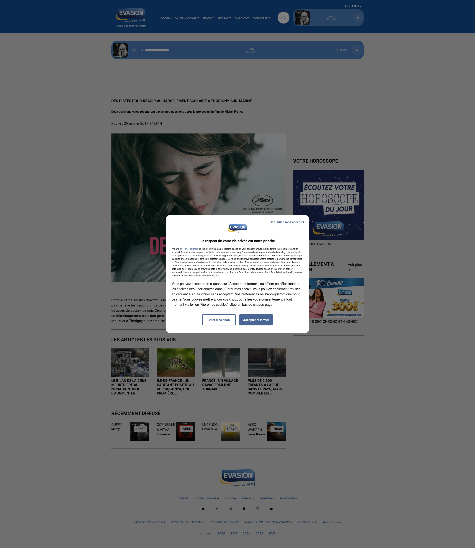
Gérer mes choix (218, 320)
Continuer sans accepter (287, 222)
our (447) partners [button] (189, 248)
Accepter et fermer (256, 320)
